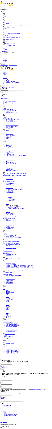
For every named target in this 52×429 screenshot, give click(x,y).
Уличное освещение (10, 213)
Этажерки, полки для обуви (12, 170)
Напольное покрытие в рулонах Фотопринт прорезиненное (18, 268)
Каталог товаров (4, 9)
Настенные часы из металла (12, 351)
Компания (5, 60)
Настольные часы (9, 354)
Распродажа (8, 184)
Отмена (2, 398)
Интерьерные (11, 198)
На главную (10, 362)
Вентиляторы (8, 255)
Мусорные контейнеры (11, 156)
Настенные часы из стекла (11, 353)
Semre (7, 314)
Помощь (5, 59)
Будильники (8, 349)
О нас (7, 79)
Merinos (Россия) (9, 276)
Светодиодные (11, 199)
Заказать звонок (4, 66)
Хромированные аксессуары (12, 126)
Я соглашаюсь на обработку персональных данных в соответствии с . (24, 389)
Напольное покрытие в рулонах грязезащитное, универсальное (19, 265)
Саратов (7, 309)
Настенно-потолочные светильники (16, 208)
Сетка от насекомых (10, 162)
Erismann (7, 293)
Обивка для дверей (10, 157)
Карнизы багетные (10, 236)
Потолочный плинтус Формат (12, 328)
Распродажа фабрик (10, 292)
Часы (6, 49)
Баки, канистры (9, 145)
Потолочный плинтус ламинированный (14, 327)
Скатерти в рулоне (10, 227)
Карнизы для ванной (10, 121)
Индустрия (8, 306)
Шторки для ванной (10, 127)
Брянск (7, 302)
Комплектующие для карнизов (12, 238)
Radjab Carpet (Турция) (10, 277)
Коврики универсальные (11, 264)
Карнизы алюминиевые (11, 235)
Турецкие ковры (9, 282)
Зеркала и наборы (9, 120)
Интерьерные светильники (14, 206)
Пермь (7, 308)
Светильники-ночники (11, 209)
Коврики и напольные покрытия (13, 37)
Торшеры (8, 212)
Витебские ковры (9, 280)
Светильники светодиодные (12, 202)
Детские (10, 197)
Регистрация (6, 98)
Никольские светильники (11, 201)
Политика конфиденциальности (12, 81)
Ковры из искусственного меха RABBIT (14, 275)
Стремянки (8, 164)
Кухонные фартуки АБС (11, 110)
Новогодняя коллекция (11, 220)
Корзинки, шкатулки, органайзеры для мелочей (16, 155)
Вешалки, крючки (9, 147)
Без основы (8, 222)
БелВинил (8, 301)
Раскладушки (8, 161)
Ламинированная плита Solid (12, 324)
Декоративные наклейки (10, 14)
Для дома (7, 23)
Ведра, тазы (8, 146)
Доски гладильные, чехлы (11, 149)
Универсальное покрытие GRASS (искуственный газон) (18, 269)
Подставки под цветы (10, 159)
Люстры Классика (9, 188)
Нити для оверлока (10, 284)
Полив (7, 138)
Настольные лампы (10, 193)
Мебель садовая (9, 137)
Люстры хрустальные (10, 192)
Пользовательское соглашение (12, 82)
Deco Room (8, 104)
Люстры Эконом (9, 190)
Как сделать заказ (9, 75)
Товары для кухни (9, 169)
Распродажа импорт (10, 291)
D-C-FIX (7, 337)
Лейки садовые (9, 136)
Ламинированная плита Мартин (13, 325)
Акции (4, 57)
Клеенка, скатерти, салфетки (11, 28)
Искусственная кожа (10, 152)
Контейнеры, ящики (10, 154)
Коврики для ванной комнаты (12, 261)
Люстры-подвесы (9, 191)
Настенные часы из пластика (12, 352)
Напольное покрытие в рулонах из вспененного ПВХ (17, 266)
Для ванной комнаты (9, 18)
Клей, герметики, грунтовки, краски (12, 33)
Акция (7, 219)
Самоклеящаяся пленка (10, 45)
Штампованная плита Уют (11, 330)
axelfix (7, 338)
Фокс (7, 310)
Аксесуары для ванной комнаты (12, 119)
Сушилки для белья (10, 167)
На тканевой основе (10, 225)
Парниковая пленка (10, 139)
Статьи (7, 80)
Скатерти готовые (9, 228)
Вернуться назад (4, 362)
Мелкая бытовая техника (11, 254)
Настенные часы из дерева (11, 350)
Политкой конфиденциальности (39, 389)
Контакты (5, 61)
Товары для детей (9, 168)
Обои (6, 41)
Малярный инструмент (11, 248)
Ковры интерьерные (9, 39)
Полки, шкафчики (9, 123)
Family (7, 294)
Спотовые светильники (11, 210)
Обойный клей (9, 245)
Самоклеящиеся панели (11, 113)
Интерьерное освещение (10, 27)
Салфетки (8, 226)
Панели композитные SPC (11, 112)
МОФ (7, 315)
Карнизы (7, 30)
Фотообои (7, 46)
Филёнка (7, 317)
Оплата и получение (10, 76)
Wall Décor (8, 298)
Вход (2, 98)
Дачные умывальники (10, 135)
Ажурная (8, 221)
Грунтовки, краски (10, 246)
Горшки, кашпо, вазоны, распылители (14, 148)
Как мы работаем (6, 412)
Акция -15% (8, 290)
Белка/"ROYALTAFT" (10, 279)
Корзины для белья (10, 122)
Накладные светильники (13, 207)
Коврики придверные (10, 263)
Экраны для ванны (10, 128)
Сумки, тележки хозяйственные (12, 165)
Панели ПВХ (8, 111)
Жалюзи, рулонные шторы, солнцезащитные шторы (16, 25)
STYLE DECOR (9, 316)
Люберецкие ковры (10, 281)
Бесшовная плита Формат (11, 323)
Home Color (8, 295)
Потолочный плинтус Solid (11, 326)
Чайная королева (9, 283)
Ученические (11, 200)
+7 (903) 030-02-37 (13, 65)
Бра (6, 185)
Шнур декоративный (10, 331)
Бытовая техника (8, 35)
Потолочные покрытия (10, 43)
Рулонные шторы (9, 179)
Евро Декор (8, 311)
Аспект (7, 300)
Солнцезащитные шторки (11, 177)
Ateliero (7, 297)
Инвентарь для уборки (10, 151)
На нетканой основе (10, 224)
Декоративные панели (10, 16)
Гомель (7, 305)
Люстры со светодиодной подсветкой (14, 189)
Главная (2, 10)
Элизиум (7, 313)
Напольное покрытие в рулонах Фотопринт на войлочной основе (20, 267)
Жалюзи (7, 176)
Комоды (7, 153)
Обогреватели (9, 256)
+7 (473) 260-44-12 (4, 51)
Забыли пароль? (4, 367)
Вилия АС (8, 303)
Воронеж (2, 63)
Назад (5, 102)
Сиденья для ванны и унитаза (12, 125)
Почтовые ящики (9, 160)
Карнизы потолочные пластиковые (13, 237)
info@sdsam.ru (4, 422)
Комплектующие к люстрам (12, 186)
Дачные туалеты (9, 134)
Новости (5, 58)
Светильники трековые (11, 214)
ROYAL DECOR (9, 299)
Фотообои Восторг (10, 343)
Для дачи (7, 21)
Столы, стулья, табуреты (11, 163)
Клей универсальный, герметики (13, 244)
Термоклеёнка (9, 229)
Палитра (7, 307)
